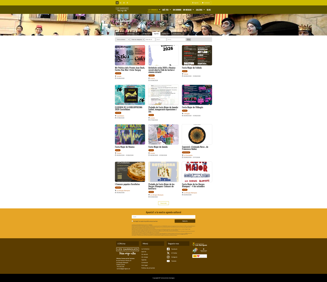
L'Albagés (187, 113)
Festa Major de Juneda (158, 146)
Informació (121, 33)
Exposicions (186, 152)
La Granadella (188, 155)
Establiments (146, 33)
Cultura (118, 73)
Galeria (199, 9)
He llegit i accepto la (145, 221)
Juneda (119, 76)
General (151, 75)
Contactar (144, 262)
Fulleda (186, 74)
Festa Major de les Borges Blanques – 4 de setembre (193, 185)
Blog (209, 9)
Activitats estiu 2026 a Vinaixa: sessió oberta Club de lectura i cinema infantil (162, 70)
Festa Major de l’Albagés (192, 107)
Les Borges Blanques (123, 190)
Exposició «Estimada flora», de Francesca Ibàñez (195, 148)
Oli (138, 33)
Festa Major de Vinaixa (124, 146)
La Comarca (153, 9)
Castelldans (120, 116)
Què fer (165, 9)
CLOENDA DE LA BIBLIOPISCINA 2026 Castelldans (128, 108)
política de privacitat (151, 221)
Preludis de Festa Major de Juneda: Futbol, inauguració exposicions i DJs (163, 109)
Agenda (156, 33)
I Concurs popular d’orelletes (127, 184)
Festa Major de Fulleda (192, 67)
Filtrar (188, 39)
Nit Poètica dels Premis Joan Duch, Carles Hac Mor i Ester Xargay (130, 68)
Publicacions (177, 33)
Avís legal (144, 265)
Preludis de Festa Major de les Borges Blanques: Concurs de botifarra (161, 186)
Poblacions (130, 33)
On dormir (177, 9)
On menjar (187, 9)
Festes (184, 71)
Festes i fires (166, 33)
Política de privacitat (148, 268)
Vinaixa (152, 78)
